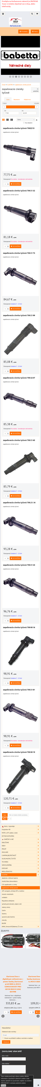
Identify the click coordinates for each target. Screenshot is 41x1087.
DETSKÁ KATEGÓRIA (8, 836)
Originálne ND (6, 829)
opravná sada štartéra (8, 917)
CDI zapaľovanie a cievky (9, 884)
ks (7, 184)
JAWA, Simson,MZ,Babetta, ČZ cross (12, 926)
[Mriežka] (3, 120)
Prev (2, 1016)
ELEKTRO (4, 875)
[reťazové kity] (20, 74)
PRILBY (4, 849)
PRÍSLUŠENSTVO (7, 871)
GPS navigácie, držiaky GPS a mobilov (13, 891)
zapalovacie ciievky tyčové (10, 888)
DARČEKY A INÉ (9, 839)
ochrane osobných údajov (18, 1083)
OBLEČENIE (5, 842)
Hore (4, 815)
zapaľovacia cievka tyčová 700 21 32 (19, 190)
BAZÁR (4, 923)
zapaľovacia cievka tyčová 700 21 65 (19, 440)
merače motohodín (7, 894)
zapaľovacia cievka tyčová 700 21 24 (19, 565)
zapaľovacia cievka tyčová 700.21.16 (19, 502)
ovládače (4, 897)
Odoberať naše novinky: (9, 1032)
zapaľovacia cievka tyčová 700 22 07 (19, 377)
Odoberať (6, 1042)
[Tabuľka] (11, 120)
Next (38, 1016)
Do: (23, 111)
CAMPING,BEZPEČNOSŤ (9, 855)
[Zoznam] (7, 120)
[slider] (4, 106)
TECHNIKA (5, 862)
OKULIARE (5, 852)
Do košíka (16, 184)
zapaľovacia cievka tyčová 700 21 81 (19, 689)
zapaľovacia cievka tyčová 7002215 (18, 128)
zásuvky (4, 920)
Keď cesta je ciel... (15, 25)
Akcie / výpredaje (9, 826)
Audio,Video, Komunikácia (9, 881)
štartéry (4, 914)
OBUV (3, 846)
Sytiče (4, 910)
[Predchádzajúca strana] (3, 818)
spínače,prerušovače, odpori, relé (12, 904)
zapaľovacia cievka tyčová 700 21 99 (19, 315)
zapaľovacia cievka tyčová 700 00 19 (19, 752)
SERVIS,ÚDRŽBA (7, 865)
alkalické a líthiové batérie (10, 878)
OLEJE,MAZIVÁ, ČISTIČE (9, 859)
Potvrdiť (3, 1085)
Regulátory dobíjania (8, 901)
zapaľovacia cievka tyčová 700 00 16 (19, 627)
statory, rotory (6, 907)
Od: (5, 111)
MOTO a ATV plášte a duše (10, 833)
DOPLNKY (5, 868)
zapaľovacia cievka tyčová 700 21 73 (19, 253)
